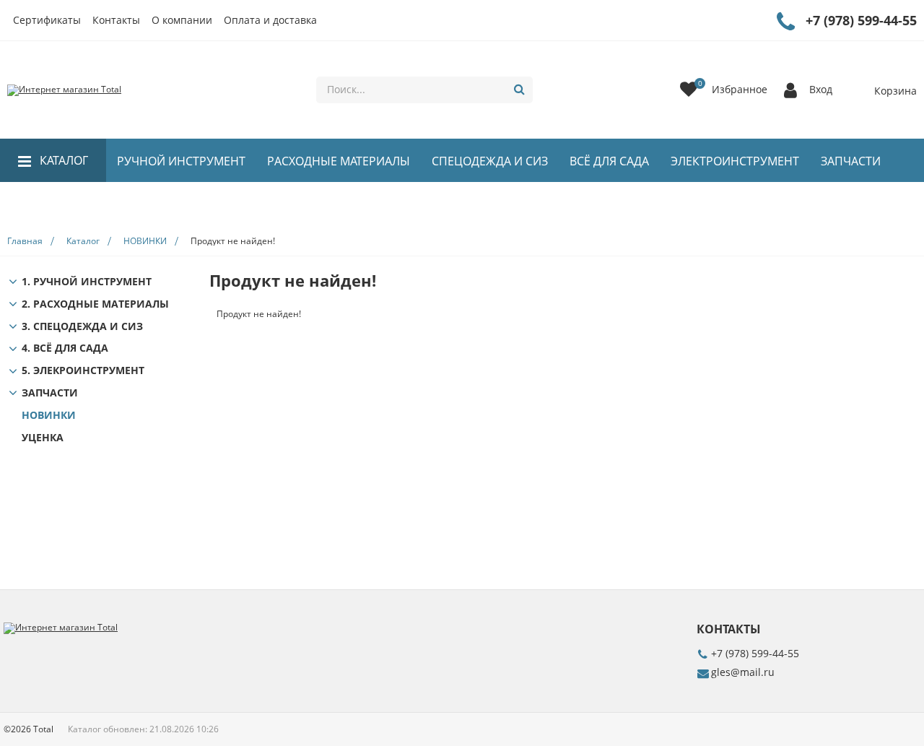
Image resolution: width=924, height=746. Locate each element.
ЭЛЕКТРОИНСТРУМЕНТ (735, 161)
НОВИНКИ (68, 204)
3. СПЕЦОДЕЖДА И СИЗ (82, 327)
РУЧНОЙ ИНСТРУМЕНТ (181, 161)
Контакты (116, 20)
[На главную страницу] (64, 90)
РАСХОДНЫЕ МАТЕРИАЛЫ (338, 161)
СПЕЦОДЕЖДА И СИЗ (490, 161)
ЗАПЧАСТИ (851, 161)
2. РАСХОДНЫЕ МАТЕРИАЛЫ (95, 304)
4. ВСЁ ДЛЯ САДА (65, 348)
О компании (182, 20)
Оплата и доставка (270, 20)
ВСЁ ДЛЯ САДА (609, 161)
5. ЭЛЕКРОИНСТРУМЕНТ (83, 371)
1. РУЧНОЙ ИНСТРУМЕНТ (87, 282)
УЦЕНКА (43, 438)
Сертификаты (47, 20)
